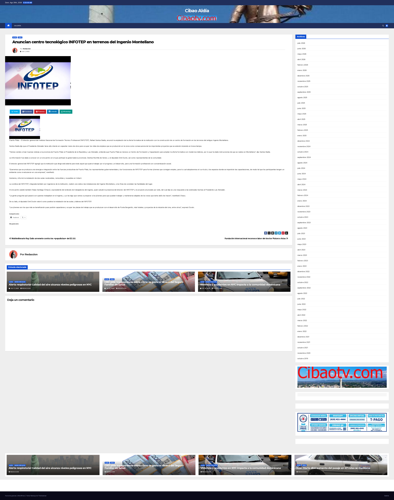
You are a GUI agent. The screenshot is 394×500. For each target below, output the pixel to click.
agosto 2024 (302, 163)
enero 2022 (302, 331)
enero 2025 (302, 136)
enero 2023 (302, 266)
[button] (383, 26)
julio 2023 (301, 233)
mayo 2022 (301, 310)
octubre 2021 (302, 348)
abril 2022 (301, 315)
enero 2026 (302, 70)
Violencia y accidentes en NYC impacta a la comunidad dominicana (240, 284)
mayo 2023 (301, 244)
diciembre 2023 (303, 206)
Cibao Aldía (197, 10)
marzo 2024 (302, 190)
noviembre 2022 (303, 277)
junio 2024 (301, 174)
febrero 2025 (302, 130)
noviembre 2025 (303, 81)
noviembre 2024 (304, 146)
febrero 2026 (302, 65)
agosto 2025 (302, 97)
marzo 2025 (302, 125)
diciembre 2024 (303, 141)
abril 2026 (301, 59)
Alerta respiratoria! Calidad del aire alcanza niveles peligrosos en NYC (50, 284)
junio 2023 (301, 239)
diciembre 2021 (303, 337)
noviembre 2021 (303, 342)
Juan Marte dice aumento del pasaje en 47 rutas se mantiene (333, 468)
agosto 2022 (302, 293)
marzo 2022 (302, 320)
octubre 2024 (302, 152)
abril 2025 (301, 119)
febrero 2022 (302, 326)
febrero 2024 (302, 195)
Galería (17, 26)
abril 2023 (301, 250)
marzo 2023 (302, 255)
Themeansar (42, 496)
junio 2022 (301, 304)
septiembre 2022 (304, 288)
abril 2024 (301, 184)
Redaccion (27, 49)
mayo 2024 (301, 179)
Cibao (20, 37)
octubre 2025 (302, 87)
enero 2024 (302, 201)
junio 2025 (301, 108)
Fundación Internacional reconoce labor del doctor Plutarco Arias (255, 238)
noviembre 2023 (303, 212)
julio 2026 (301, 43)
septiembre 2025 (304, 92)
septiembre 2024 (304, 157)
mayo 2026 (301, 54)
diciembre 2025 (303, 76)
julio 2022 (301, 299)
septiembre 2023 (304, 223)
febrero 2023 (302, 261)
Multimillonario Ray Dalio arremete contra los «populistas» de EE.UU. (43, 238)
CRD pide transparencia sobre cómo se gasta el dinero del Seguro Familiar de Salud (143, 283)
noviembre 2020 (303, 353)
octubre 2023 (302, 217)
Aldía (14, 37)
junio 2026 (301, 49)
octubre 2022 (302, 282)
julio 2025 (301, 103)
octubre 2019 (302, 358)
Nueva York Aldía (20, 281)
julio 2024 (301, 168)
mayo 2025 (301, 114)
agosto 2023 (302, 228)
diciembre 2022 (303, 271)
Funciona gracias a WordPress (15, 496)
